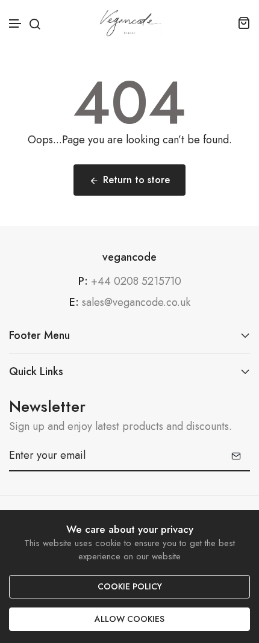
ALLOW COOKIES (129, 619)
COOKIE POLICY (130, 586)
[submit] (236, 455)
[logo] (129, 23)
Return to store (136, 180)
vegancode (129, 257)
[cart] (243, 22)
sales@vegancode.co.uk (136, 302)
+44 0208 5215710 (136, 281)
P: (83, 281)
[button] (15, 23)
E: (74, 302)
